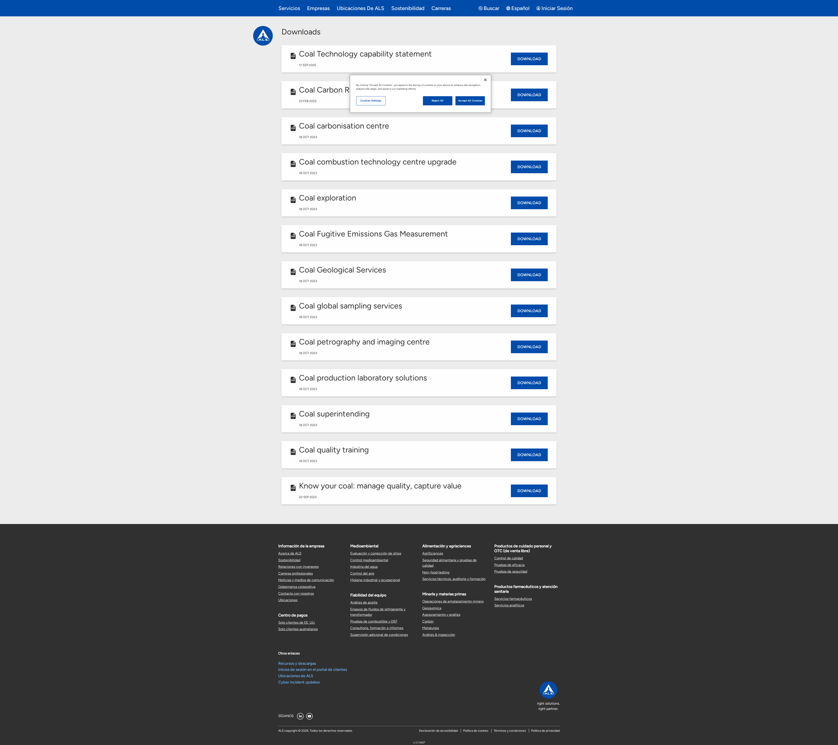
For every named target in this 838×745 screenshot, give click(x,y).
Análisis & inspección (438, 635)
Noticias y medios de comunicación (306, 580)
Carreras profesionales (295, 573)
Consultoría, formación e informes (376, 628)
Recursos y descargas (297, 663)
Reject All (438, 100)
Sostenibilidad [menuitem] (407, 8)
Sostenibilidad (289, 560)
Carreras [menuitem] (441, 8)
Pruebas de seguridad (510, 571)
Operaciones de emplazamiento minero (453, 601)
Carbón (428, 621)
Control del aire (362, 573)
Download (529, 59)
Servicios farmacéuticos (513, 599)
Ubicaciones (287, 600)
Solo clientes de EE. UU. (296, 622)
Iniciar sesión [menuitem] (557, 8)
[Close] (485, 80)
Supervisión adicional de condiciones (379, 635)
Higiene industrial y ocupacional (375, 580)
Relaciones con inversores (298, 567)
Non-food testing (435, 572)
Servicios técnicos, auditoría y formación (454, 579)
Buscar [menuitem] (491, 8)
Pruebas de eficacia (509, 565)
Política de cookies (475, 731)
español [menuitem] (520, 8)
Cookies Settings (370, 100)
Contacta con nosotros (296, 593)
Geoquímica (431, 608)
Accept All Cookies (470, 100)
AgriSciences (432, 553)
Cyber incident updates (299, 682)
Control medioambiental (369, 560)
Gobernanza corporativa (296, 587)
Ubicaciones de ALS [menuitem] (360, 8)
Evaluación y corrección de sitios (375, 553)
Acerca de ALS (289, 553)
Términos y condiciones (510, 731)
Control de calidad (508, 558)
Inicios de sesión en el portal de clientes (312, 669)
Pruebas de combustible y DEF (373, 621)
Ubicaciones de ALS (295, 675)
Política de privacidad (545, 731)
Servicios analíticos (509, 605)
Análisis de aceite (364, 602)
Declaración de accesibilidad (438, 731)
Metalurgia (430, 628)
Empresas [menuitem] (318, 8)
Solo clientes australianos (298, 629)
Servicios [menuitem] (289, 8)
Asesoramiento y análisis (441, 615)
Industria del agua (364, 567)
